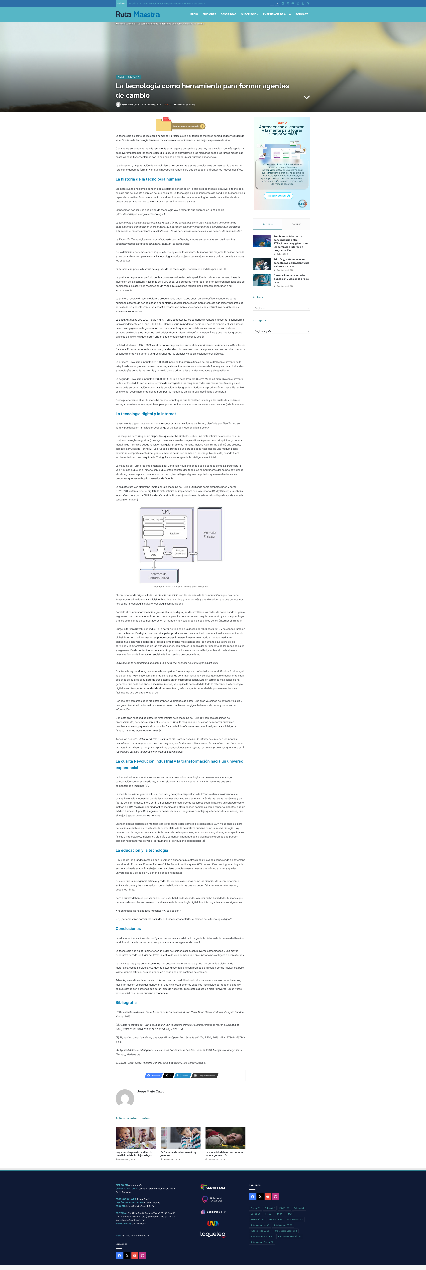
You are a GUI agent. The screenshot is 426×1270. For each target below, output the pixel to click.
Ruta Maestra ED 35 (260, 1231)
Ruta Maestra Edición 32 (285, 1231)
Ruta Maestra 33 (295, 1219)
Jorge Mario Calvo (130, 104)
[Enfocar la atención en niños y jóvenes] (181, 1138)
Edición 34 (299, 1208)
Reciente (267, 224)
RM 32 (268, 1214)
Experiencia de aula (277, 14)
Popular (296, 224)
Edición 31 (255, 1208)
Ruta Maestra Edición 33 (262, 1236)
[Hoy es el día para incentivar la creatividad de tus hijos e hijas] (136, 1138)
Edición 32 (270, 1208)
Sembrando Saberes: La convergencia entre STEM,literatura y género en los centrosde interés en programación (291, 243)
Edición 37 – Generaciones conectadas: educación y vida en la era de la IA (291, 263)
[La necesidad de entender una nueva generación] (225, 1138)
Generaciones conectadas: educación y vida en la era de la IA (161, 3)
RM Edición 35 (275, 1219)
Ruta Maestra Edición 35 (262, 1242)
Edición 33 (284, 1208)
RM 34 (279, 1214)
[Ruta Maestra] (138, 14)
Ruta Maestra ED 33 (283, 1225)
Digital (120, 77)
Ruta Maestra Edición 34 (289, 1236)
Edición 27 (130, 23)
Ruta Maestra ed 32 (260, 1225)
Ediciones (209, 14)
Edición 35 (255, 1214)
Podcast (302, 14)
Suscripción (249, 14)
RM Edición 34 (257, 1219)
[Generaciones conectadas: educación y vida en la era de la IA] (262, 280)
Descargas (228, 14)
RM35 (290, 1214)
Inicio (194, 14)
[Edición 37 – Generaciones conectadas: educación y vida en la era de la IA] (262, 264)
